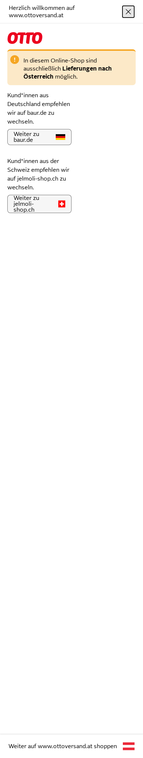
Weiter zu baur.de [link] (26, 137)
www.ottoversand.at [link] (65, 746)
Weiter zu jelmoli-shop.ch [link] (26, 204)
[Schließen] (128, 12)
